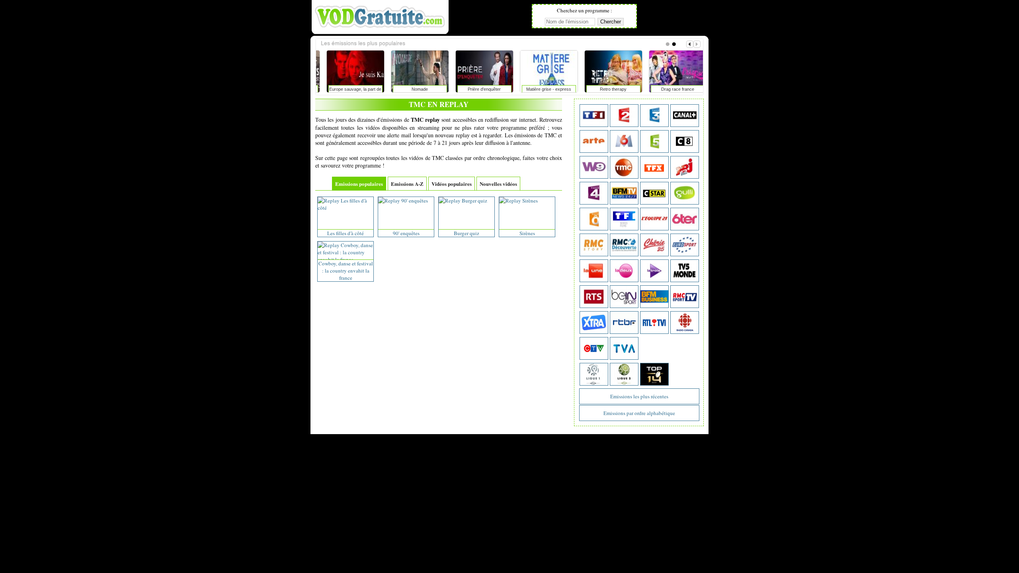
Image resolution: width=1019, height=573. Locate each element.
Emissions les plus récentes (639, 396)
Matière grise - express (477, 89)
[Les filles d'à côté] (345, 207)
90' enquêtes (406, 233)
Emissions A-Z (407, 183)
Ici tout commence (671, 89)
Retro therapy (542, 89)
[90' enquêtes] (403, 200)
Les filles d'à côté (345, 233)
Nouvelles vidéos (498, 183)
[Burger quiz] (463, 200)
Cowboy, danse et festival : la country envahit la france (345, 270)
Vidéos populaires (451, 183)
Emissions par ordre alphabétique (639, 413)
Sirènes (527, 233)
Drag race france (606, 89)
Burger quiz (466, 233)
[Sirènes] (518, 200)
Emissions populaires (359, 183)
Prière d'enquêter (412, 89)
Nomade (348, 89)
